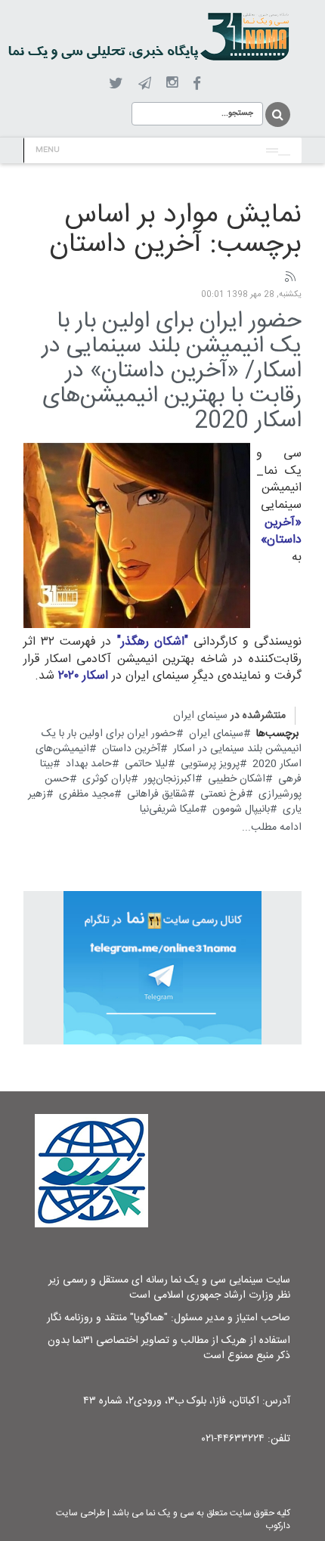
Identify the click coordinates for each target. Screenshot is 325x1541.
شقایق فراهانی (157, 794)
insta (172, 83)
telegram (144, 83)
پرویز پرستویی (210, 764)
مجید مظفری (86, 794)
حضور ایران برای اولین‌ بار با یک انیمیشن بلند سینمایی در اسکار (172, 741)
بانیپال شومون (241, 809)
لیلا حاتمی (146, 764)
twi (116, 83)
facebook (197, 83)
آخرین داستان (131, 749)
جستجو (276, 114)
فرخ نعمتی (223, 794)
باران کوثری (106, 779)
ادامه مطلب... (272, 827)
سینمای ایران (200, 716)
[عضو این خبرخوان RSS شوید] (289, 277)
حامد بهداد (89, 764)
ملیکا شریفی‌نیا (170, 809)
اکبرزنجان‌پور (169, 779)
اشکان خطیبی (236, 779)
